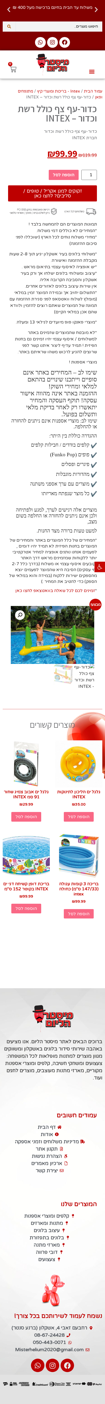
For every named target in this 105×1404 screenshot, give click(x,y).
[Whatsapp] (40, 42)
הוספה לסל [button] (78, 816)
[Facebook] (64, 42)
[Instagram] (52, 42)
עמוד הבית (93, 91)
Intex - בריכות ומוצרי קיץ (58, 91)
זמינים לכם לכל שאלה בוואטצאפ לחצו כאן (55, 590)
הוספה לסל (63, 175)
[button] (99, 567)
